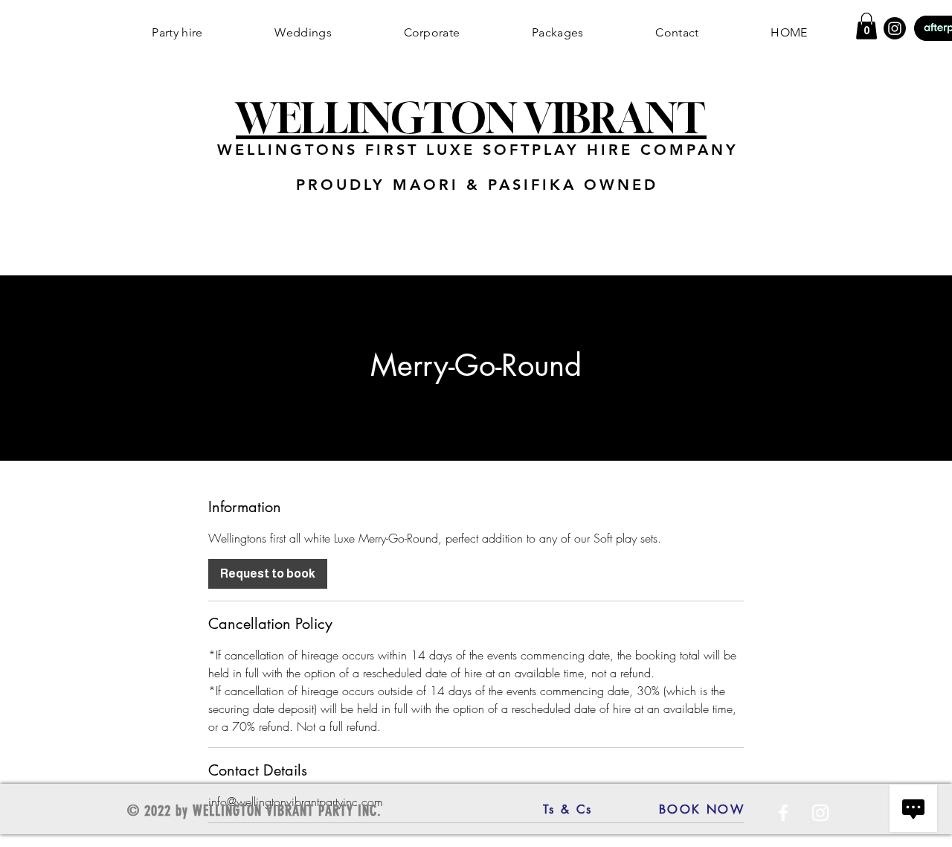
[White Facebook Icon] (783, 813)
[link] (267, 574)
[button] (866, 26)
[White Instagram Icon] (820, 813)
